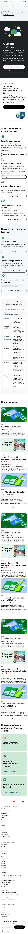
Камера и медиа (4, 834)
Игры (2, 827)
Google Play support (5, 897)
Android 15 (3, 863)
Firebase (3, 912)
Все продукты (4, 916)
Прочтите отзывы (14, 196)
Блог (2, 819)
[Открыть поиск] (18, 1)
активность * (7, 318)
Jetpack (13, 6)
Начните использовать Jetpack (14, 67)
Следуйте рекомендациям (11, 141)
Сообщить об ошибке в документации (9, 894)
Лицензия (14, 921)
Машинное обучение (5, 830)
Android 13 (3, 867)
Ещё (14, 391)
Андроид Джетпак (8, 45)
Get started (4, 6)
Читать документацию (14, 219)
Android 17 (3, 859)
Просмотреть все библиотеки (14, 304)
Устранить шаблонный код (11, 164)
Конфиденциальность (6, 836)
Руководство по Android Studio (8, 878)
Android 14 (3, 865)
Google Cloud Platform (6, 914)
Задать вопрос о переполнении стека (13, 748)
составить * (6, 362)
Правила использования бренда (9, 923)
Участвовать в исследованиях (7, 899)
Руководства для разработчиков (8, 880)
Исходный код (4, 815)
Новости (3, 817)
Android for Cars (4, 851)
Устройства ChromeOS (6, 849)
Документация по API (6, 882)
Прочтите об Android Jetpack (11, 792)
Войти (24, 1)
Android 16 (3, 861)
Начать (14, 107)
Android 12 (3, 870)
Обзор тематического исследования (13, 154)
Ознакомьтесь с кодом (14, 290)
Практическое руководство (11, 261)
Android (3, 808)
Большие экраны (4, 844)
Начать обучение (14, 271)
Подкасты (3, 822)
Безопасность (4, 813)
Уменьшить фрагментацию (11, 186)
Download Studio (4, 884)
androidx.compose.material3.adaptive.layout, (12, 212)
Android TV (3, 853)
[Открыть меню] (2, 1)
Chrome (3, 910)
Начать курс (14, 251)
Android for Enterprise (6, 811)
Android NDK (4, 886)
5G (1, 838)
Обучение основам (8, 241)
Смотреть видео (14, 71)
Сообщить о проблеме (9, 771)
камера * (6, 356)
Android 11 (3, 872)
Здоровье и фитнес (5, 832)
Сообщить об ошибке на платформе (9, 892)
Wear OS (3, 846)
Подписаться (19, 927)
